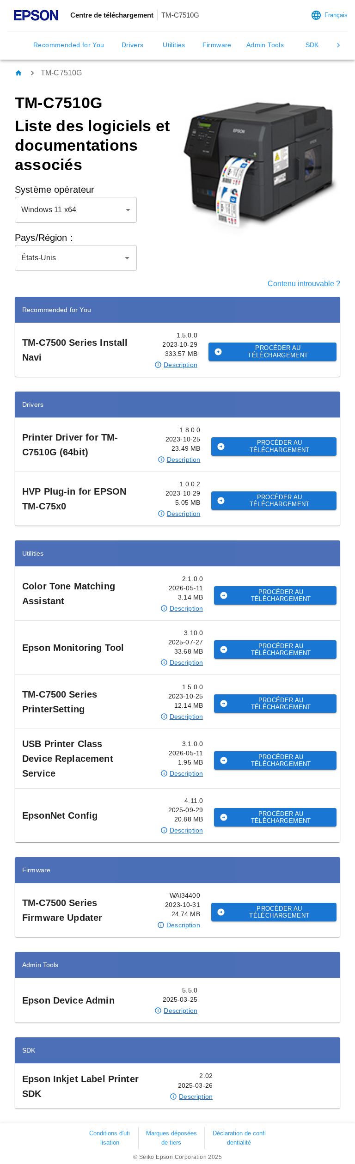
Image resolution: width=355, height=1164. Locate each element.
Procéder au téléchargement (278, 351)
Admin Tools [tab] (265, 45)
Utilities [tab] (174, 45)
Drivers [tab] (133, 45)
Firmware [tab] (217, 45)
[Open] (127, 257)
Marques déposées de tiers (171, 1138)
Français (336, 15)
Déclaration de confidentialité (239, 1138)
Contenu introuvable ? (304, 284)
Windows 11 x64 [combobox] (48, 210)
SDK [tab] (312, 45)
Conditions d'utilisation (109, 1138)
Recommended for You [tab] (68, 45)
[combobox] (69, 258)
